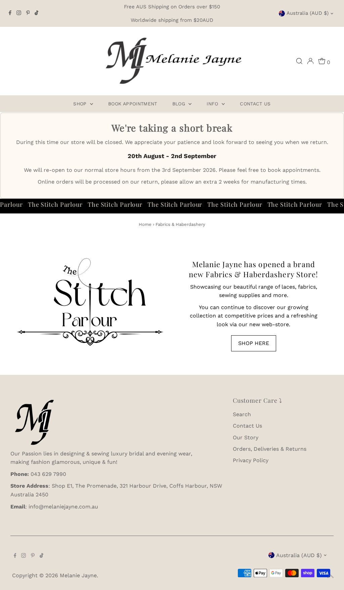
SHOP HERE (253, 343)
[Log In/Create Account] (310, 61)
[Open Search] (299, 61)
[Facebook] (10, 13)
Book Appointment (132, 103)
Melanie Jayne (78, 575)
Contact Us (255, 103)
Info (213, 103)
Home (145, 224)
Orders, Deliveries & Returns (269, 449)
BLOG (179, 103)
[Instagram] (19, 13)
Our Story (245, 437)
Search (242, 414)
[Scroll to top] (330, 576)
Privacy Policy (250, 460)
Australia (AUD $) (308, 13)
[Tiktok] (36, 13)
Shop (80, 103)
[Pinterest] (28, 13)
